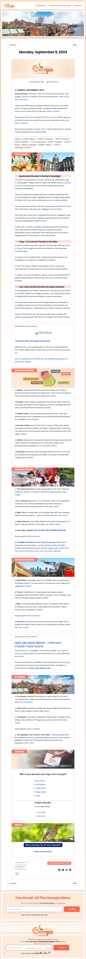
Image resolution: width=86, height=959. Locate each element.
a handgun (31, 269)
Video (17, 723)
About (40, 948)
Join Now (71, 909)
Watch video (54, 524)
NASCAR (62, 530)
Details (47, 408)
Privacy (50, 943)
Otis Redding (40, 784)
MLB (48, 530)
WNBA (54, 530)
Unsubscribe (18, 862)
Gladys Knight (41, 792)
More (53, 396)
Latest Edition (40, 6)
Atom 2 (24, 347)
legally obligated (25, 293)
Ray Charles (40, 781)
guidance (18, 317)
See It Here (23, 627)
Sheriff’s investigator (34, 227)
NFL (35, 530)
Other (38, 796)
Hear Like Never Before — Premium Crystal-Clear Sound (38, 644)
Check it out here (53, 111)
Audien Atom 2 (41, 129)
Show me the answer (43, 852)
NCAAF (42, 530)
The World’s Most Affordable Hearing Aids (32, 341)
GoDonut (20, 622)
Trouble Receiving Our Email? (60, 6)
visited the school (62, 206)
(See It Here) (29, 743)
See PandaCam (26, 702)
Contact (47, 948)
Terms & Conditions (40, 943)
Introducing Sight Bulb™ (60, 735)
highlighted (42, 215)
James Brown (41, 788)
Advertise (78, 6)
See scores (63, 515)
